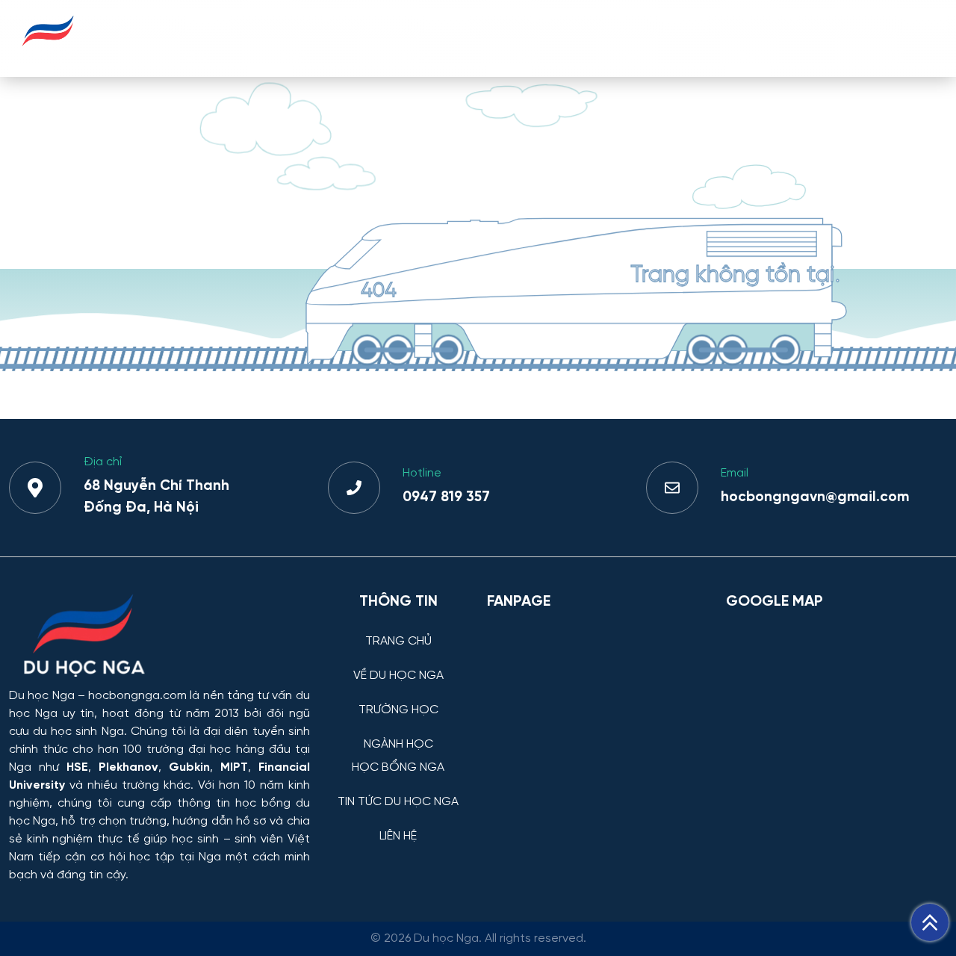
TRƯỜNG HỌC (429, 38)
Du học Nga (42, 695)
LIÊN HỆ (902, 38)
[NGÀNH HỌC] (398, 733)
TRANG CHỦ (204, 38)
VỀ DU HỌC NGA (313, 38)
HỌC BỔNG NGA (647, 38)
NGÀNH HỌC (534, 38)
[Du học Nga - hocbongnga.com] (48, 55)
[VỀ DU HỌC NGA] (398, 664)
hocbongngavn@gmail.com (815, 497)
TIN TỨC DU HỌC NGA (785, 38)
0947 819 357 (446, 497)
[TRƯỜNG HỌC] (398, 698)
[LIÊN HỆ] (398, 825)
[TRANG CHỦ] (398, 630)
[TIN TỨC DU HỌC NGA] (398, 790)
